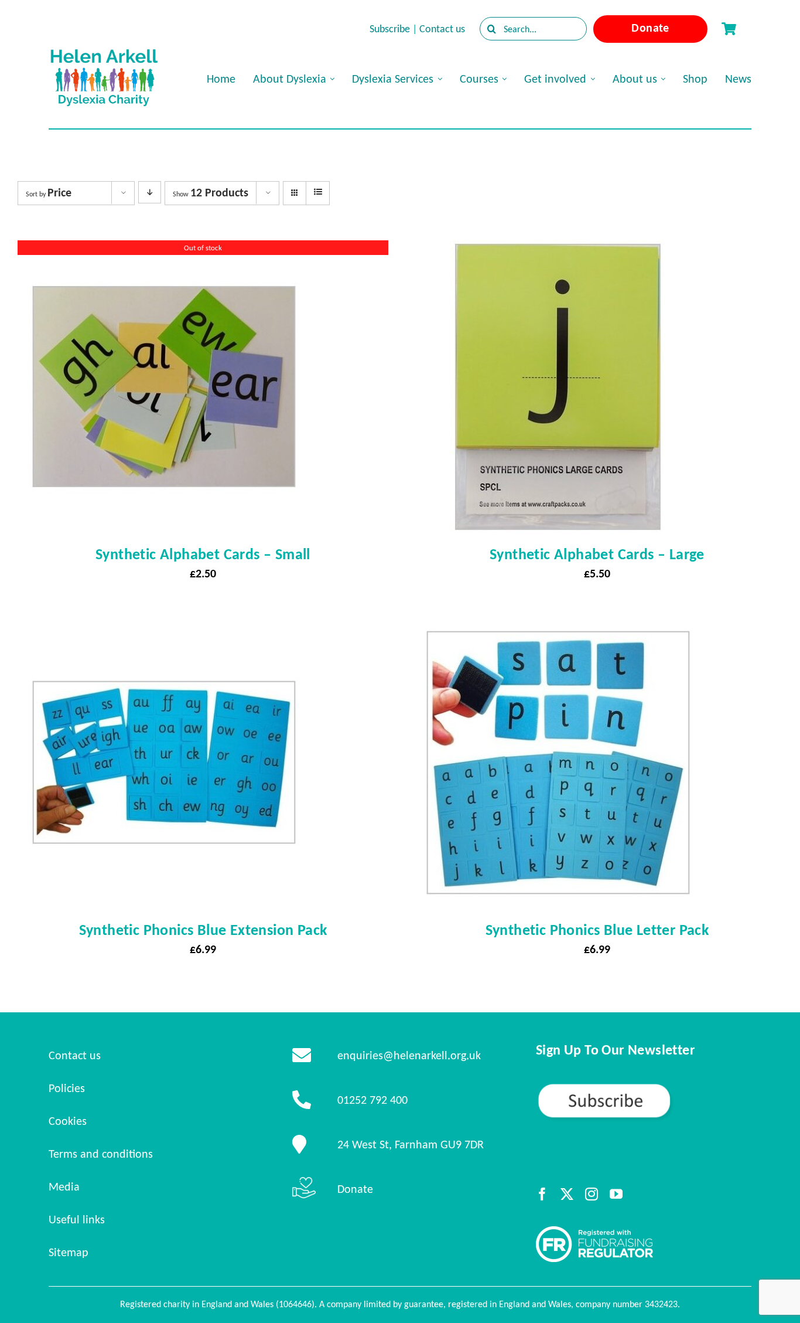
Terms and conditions (101, 1154)
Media (64, 1186)
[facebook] (542, 1194)
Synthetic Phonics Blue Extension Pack (203, 929)
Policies (67, 1088)
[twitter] (566, 1194)
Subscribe (390, 28)
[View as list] (317, 192)
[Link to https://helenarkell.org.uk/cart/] (728, 29)
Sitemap (68, 1252)
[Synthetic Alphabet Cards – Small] (164, 251)
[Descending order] (149, 192)
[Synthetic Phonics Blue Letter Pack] (558, 627)
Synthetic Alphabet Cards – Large (597, 554)
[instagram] (591, 1194)
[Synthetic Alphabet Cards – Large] (558, 251)
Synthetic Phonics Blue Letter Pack (597, 929)
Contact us (442, 28)
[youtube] (616, 1194)
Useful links (77, 1219)
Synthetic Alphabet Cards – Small (202, 554)
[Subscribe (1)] (643, 1087)
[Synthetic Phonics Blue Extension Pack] (164, 627)
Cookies (68, 1121)
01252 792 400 (372, 1100)
